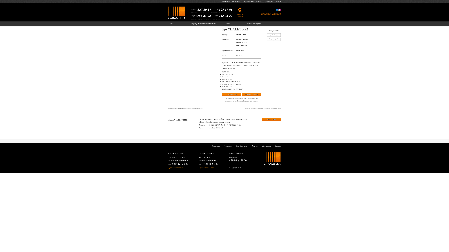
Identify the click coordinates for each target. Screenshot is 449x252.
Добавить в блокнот (251, 94)
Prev (274, 39)
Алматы (202, 125)
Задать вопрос (265, 13)
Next (274, 35)
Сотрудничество (247, 1)
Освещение (249, 23)
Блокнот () (276, 13)
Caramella (170, 108)
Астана (201, 127)
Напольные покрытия (208, 23)
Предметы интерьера (179, 108)
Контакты (235, 1)
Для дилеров (268, 1)
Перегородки (196, 23)
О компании (226, 1)
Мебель (227, 23)
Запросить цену (231, 94)
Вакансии (259, 1)
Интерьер (257, 23)
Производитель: (228, 51)
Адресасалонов (240, 15)
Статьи (278, 1)
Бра (192, 108)
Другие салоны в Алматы (176, 167)
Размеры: (225, 40)
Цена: (224, 56)
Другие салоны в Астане (206, 167)
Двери (170, 23)
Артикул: (225, 34)
